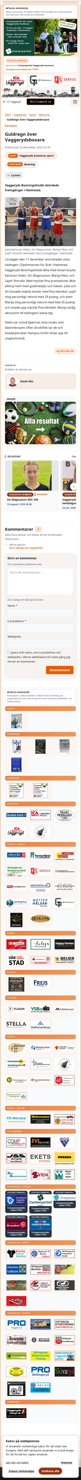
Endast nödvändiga (21, 1471)
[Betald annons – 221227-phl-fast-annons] (16, 887)
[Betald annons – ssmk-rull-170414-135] (40, 1269)
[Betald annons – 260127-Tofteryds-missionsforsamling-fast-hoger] (40, 1063)
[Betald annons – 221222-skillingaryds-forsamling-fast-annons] (64, 1048)
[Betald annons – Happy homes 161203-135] (64, 944)
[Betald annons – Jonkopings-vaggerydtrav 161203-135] (64, 1285)
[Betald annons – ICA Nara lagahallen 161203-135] (40, 815)
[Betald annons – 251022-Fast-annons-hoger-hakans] (40, 919)
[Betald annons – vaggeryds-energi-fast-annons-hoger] (16, 1413)
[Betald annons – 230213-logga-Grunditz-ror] (40, 887)
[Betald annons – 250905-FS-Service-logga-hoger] (65, 80)
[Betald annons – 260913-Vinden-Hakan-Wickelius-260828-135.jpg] (64, 746)
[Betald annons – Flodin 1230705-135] (16, 1009)
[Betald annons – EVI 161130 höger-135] (40, 1142)
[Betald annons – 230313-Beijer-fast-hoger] (64, 960)
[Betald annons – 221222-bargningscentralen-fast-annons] (64, 1119)
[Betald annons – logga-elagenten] (16, 944)
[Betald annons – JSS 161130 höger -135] (16, 1158)
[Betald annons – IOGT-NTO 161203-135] (40, 1387)
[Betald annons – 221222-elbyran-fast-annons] (16, 855)
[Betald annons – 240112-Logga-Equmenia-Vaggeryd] (40, 1080)
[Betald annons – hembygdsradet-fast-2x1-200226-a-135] (64, 1356)
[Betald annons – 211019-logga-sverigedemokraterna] (64, 1197)
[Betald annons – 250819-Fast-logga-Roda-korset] (40, 960)
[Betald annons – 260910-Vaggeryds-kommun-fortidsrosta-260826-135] (40, 790)
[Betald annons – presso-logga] (64, 1158)
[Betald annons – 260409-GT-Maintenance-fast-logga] (40, 81)
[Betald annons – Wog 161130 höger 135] (64, 1142)
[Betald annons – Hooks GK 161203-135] (64, 1269)
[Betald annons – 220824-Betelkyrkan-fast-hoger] (40, 1048)
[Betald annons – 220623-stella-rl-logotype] (16, 1025)
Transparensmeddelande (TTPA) (22, 69)
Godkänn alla (50, 1471)
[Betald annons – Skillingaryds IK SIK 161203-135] (16, 1301)
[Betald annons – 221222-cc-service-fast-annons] (16, 1119)
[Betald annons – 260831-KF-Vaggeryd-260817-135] (16, 790)
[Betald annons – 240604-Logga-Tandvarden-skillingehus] (64, 871)
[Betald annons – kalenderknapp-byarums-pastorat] (16, 1063)
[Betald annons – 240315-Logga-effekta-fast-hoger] (16, 903)
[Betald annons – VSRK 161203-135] (40, 1285)
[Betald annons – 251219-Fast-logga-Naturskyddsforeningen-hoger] (16, 1356)
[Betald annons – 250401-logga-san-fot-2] (16, 920)
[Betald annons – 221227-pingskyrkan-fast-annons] (16, 1048)
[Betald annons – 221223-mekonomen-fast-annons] (40, 1119)
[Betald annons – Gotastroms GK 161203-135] (16, 1269)
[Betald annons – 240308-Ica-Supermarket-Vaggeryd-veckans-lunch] (16, 831)
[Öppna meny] (74, 101)
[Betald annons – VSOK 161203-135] (16, 1285)
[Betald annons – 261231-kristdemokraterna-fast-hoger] (40, 1224)
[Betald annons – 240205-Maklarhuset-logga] (64, 1009)
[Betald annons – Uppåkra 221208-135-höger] (40, 1158)
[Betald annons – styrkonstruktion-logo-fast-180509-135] (16, 1174)
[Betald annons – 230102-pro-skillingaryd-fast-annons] (40, 1372)
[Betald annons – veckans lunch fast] (16, 815)
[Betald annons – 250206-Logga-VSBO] (40, 1009)
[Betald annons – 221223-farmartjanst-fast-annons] (40, 855)
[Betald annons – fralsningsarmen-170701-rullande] (64, 1080)
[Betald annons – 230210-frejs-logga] (40, 983)
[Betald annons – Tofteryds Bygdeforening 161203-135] (64, 1324)
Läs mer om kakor (17, 1462)
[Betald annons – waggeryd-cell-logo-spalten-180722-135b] (64, 1174)
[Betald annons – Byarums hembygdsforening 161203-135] (16, 1340)
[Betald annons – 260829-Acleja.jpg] (16, 721)
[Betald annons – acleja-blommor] (40, 944)
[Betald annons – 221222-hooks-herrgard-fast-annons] (64, 815)
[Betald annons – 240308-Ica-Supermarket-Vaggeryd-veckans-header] (16, 81)
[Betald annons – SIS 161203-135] (16, 1254)
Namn (13, 605)
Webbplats (14, 636)
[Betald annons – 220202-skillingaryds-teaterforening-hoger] (16, 1388)
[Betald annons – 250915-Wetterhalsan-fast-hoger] (40, 903)
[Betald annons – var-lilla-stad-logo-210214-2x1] (16, 960)
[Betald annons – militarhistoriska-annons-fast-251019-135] (40, 1356)
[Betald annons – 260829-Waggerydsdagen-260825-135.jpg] (16, 746)
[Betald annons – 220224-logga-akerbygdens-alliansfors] (16, 1080)
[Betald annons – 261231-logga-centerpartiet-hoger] (40, 1200)
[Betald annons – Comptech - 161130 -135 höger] (16, 1142)
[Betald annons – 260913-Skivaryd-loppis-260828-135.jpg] (40, 746)
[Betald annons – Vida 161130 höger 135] (40, 1174)
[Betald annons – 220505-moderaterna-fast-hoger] (16, 1199)
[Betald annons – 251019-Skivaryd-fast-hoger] (64, 1372)
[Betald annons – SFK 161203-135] (64, 1254)
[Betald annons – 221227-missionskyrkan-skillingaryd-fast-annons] (16, 1096)
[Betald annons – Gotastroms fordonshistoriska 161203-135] (16, 1372)
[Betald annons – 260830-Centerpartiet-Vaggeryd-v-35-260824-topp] (40, 37)
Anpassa (66, 1462)
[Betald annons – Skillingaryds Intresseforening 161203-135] (64, 1340)
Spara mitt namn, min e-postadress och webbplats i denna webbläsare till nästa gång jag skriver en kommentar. (39, 657)
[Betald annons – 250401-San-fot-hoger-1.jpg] (64, 855)
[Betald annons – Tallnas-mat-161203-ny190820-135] (40, 831)
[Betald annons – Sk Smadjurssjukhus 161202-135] (16, 871)
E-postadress (17, 621)
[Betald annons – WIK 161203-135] (40, 1254)
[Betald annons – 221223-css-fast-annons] (64, 887)
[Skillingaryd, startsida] (40, 101)
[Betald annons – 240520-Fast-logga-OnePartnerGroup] (40, 1025)
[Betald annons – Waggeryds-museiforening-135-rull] (40, 1324)
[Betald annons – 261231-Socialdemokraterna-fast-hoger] (16, 1224)
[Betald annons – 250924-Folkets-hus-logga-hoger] (16, 984)
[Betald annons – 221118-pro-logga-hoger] (16, 1324)
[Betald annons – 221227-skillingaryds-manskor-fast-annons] (40, 1340)
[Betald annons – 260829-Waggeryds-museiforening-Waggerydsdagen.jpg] (16, 765)
